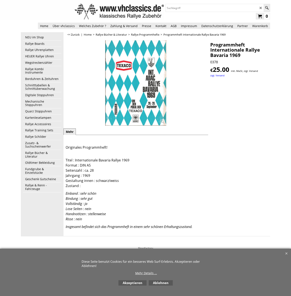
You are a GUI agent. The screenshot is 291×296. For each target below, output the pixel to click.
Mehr (69, 132)
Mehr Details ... (146, 273)
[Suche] (267, 8)
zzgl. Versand (217, 75)
